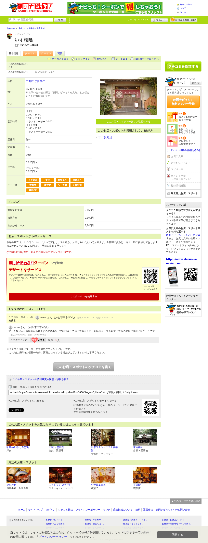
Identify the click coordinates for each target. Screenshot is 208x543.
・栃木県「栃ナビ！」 (54, 520)
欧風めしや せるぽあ (17, 447)
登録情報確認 (178, 185)
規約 (137, 509)
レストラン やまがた (60, 485)
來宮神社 (138, 447)
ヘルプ (183, 8)
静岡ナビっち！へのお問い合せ (173, 509)
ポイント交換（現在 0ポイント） (182, 177)
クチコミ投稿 (65, 509)
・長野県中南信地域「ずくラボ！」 (176, 524)
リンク (106, 509)
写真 (59, 53)
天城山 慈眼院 (56, 447)
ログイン (159, 19)
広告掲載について (123, 509)
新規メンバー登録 (183, 19)
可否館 (137, 485)
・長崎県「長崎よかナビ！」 (173, 520)
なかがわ (11, 484)
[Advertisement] (183, 41)
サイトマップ (35, 509)
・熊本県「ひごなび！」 (94, 520)
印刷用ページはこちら (146, 59)
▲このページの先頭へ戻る (185, 501)
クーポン (46, 53)
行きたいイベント (181, 162)
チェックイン (82, 59)
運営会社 (148, 509)
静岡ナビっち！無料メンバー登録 (183, 101)
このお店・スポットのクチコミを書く (83, 367)
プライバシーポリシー (88, 509)
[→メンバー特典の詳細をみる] (183, 150)
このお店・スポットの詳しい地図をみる (128, 121)
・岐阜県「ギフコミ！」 (132, 524)
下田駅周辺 (105, 137)
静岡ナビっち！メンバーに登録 (183, 235)
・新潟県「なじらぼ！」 (94, 524)
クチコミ (30, 53)
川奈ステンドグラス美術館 (104, 449)
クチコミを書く (60, 59)
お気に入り (103, 59)
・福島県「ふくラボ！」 (55, 524)
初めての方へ (186, 4)
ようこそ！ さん (138, 19)
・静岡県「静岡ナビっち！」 (134, 520)
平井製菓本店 (98, 485)
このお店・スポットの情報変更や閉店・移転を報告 (41, 379)
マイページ (177, 169)
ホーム (183, 12)
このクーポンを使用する (83, 296)
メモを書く (122, 59)
